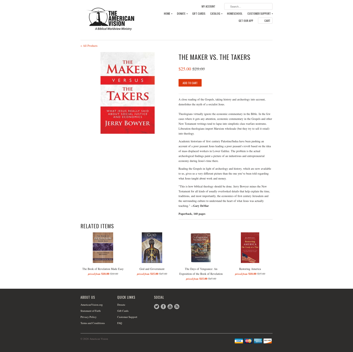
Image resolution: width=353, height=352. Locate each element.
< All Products (88, 46)
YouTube (170, 306)
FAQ (119, 323)
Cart (267, 20)
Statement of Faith (90, 311)
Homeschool (234, 14)
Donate (182, 14)
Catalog (216, 14)
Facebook (163, 306)
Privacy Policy (88, 317)
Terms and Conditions (92, 323)
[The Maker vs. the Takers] (127, 93)
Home (168, 14)
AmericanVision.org (91, 304)
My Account (208, 6)
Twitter (156, 306)
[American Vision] (111, 19)
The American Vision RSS (176, 306)
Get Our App (246, 21)
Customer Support (260, 14)
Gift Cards (198, 14)
